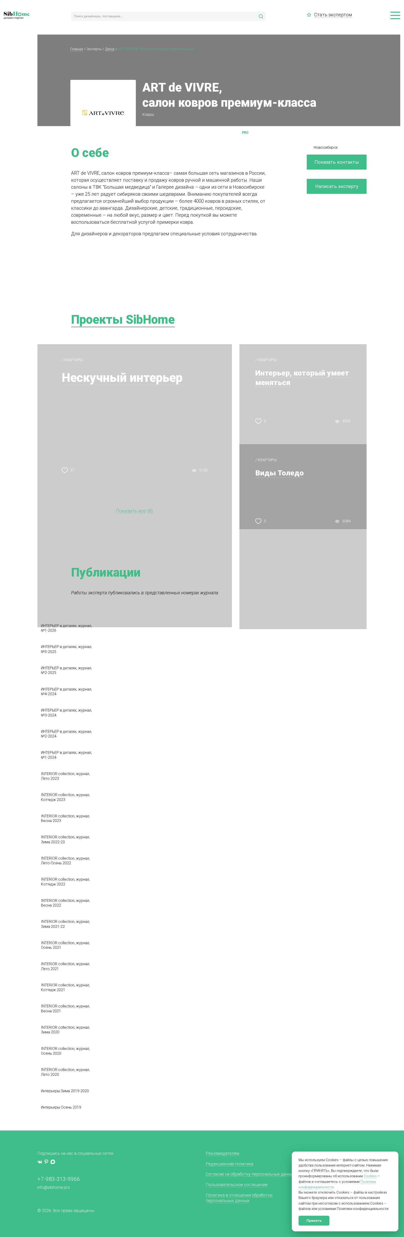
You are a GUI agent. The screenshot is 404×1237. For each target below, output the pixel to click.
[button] (395, 16)
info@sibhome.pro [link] (53, 1187)
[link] (310, 15)
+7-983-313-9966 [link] (58, 1179)
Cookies (370, 1176)
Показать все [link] (131, 511)
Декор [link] (110, 49)
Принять (314, 1221)
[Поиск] (261, 16)
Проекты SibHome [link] (123, 319)
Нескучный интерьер (122, 378)
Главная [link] (76, 49)
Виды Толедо (279, 472)
